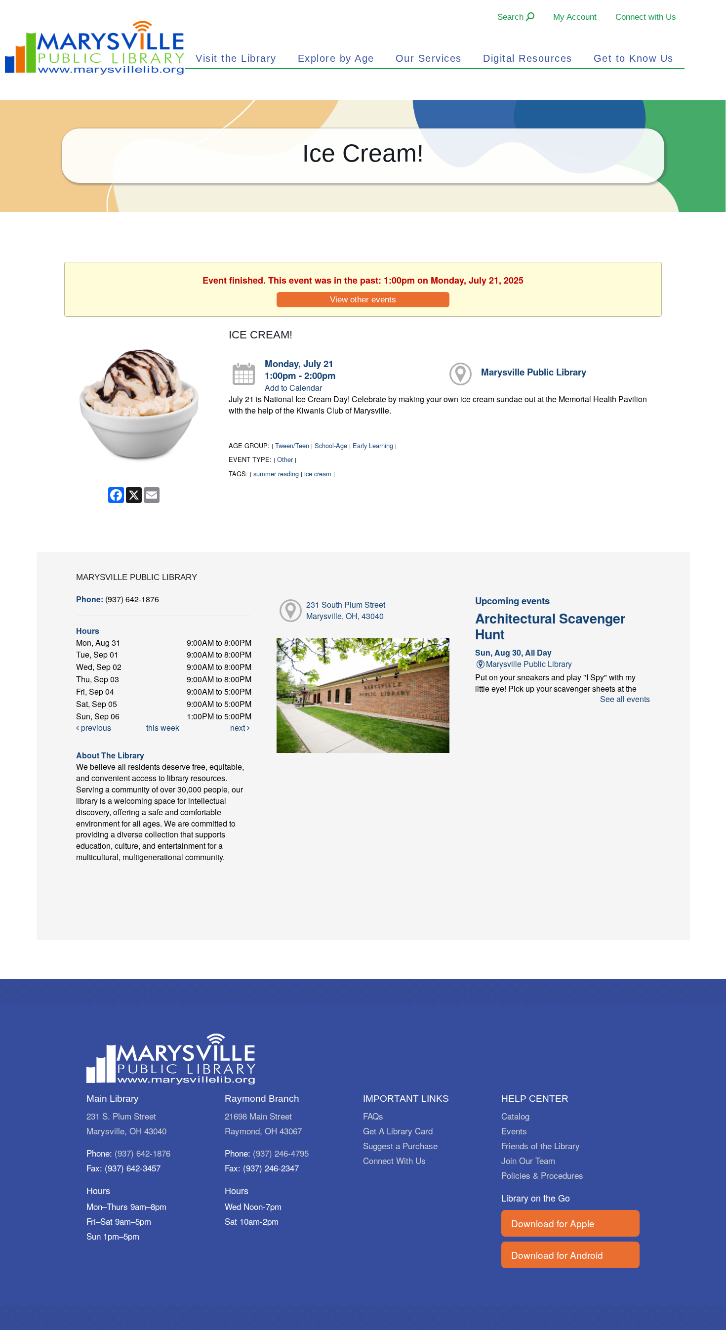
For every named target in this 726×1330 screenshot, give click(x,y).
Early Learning (373, 445)
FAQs (373, 1116)
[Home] (94, 46)
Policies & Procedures (542, 1175)
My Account (575, 17)
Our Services (429, 58)
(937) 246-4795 (281, 1153)
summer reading (276, 473)
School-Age (331, 445)
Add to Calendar (293, 387)
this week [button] (162, 727)
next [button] (238, 727)
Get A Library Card (398, 1130)
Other (285, 459)
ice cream (317, 473)
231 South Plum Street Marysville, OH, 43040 (345, 610)
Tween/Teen (292, 445)
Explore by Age (336, 58)
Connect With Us (394, 1160)
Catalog (515, 1116)
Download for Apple (553, 1223)
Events (514, 1130)
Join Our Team (528, 1160)
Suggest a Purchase (400, 1145)
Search (511, 17)
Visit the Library (236, 58)
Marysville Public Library (533, 371)
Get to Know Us (634, 58)
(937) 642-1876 (142, 1153)
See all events (625, 699)
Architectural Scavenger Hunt (550, 626)
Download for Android (557, 1254)
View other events (363, 299)
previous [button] (95, 727)
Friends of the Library (540, 1145)
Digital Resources (527, 58)
